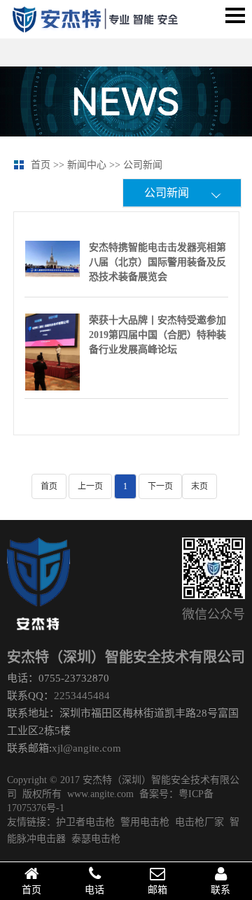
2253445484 (82, 696)
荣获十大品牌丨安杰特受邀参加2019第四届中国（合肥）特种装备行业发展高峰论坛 (157, 335)
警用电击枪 (144, 822)
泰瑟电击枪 (95, 839)
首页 (31, 890)
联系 (220, 890)
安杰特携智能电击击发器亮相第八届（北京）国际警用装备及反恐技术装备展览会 (157, 262)
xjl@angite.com (86, 748)
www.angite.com (100, 794)
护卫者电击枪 (85, 822)
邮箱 (157, 890)
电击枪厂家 (199, 822)
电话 (94, 890)
